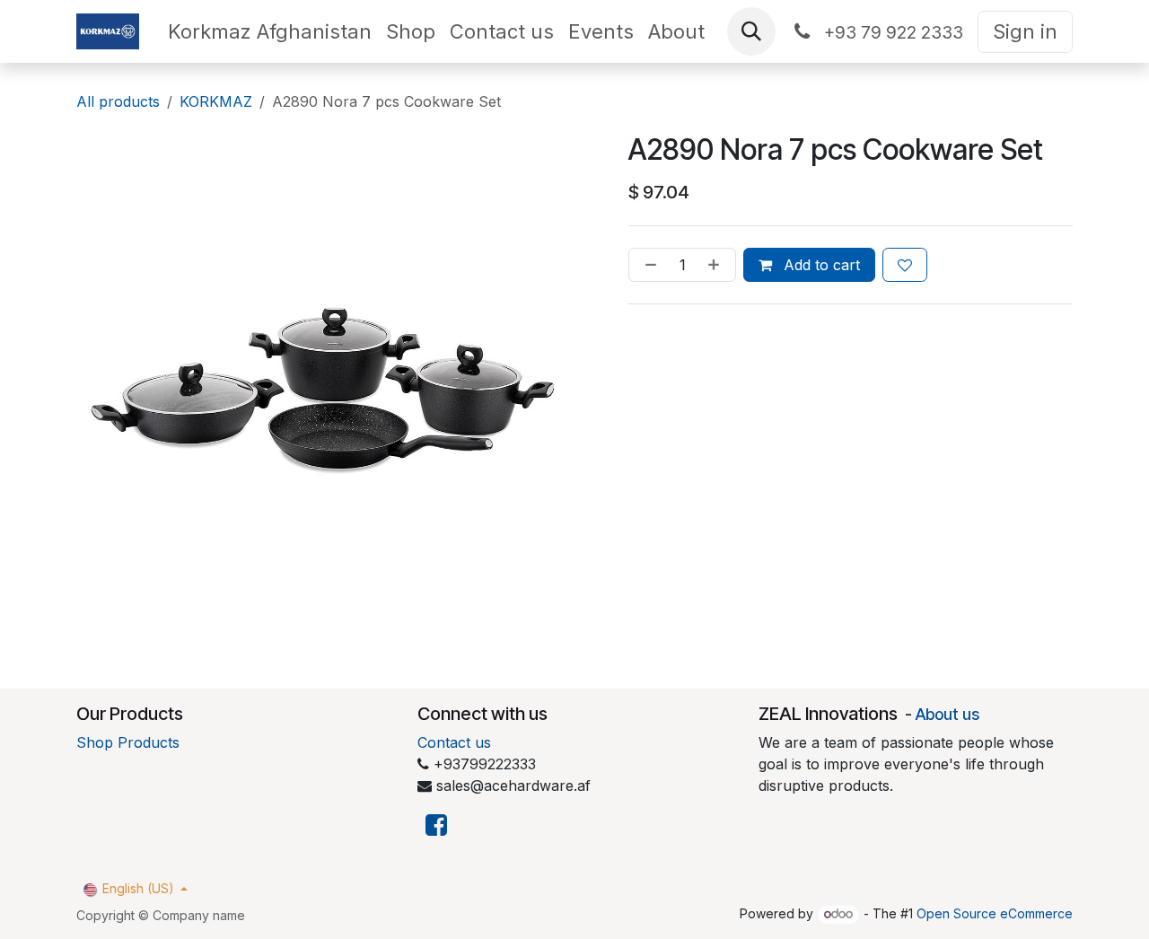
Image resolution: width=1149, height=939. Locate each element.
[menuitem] (270, 32)
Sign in (1025, 31)
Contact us (454, 742)
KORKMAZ (216, 101)
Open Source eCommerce (995, 913)
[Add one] (717, 265)
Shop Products (128, 742)
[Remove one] (647, 265)
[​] (436, 825)
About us (947, 714)
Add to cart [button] (819, 265)
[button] (751, 31)
